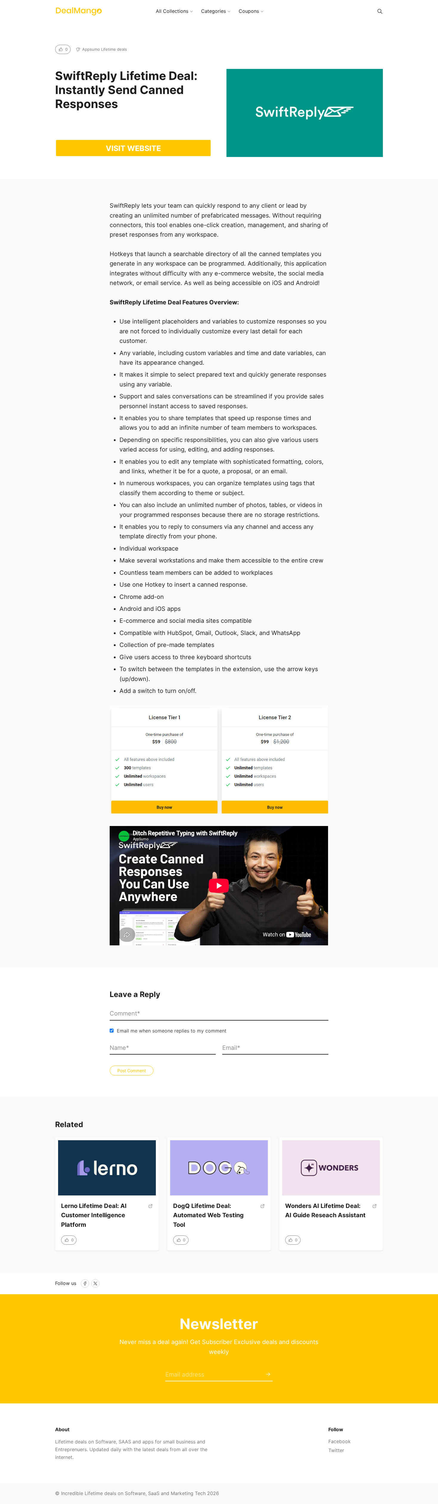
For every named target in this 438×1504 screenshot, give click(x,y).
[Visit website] (150, 1217)
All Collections (172, 11)
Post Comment (131, 1070)
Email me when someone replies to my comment (171, 1031)
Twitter (336, 1450)
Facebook (339, 1441)
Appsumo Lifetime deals (104, 49)
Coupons (249, 11)
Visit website (133, 148)
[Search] (380, 11)
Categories (213, 11)
